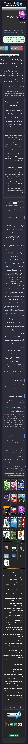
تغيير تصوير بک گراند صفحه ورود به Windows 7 (12, 643)
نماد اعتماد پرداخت (10, 740)
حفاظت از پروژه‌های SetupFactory (15, 615)
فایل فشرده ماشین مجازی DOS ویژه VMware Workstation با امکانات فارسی (13, 692)
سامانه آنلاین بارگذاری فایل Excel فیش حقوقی (13, 688)
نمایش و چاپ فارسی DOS (17, 573)
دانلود (18, 63)
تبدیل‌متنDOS (14, 555)
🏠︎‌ (23, 740)
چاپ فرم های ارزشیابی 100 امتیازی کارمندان (13, 598)
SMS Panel (6, 547)
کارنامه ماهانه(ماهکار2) (17, 606)
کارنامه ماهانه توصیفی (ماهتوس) (15, 603)
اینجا (22, 34)
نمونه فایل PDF (20, 315)
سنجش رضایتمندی (14, 735)
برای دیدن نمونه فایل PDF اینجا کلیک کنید (15, 240)
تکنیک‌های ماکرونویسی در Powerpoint (14, 653)
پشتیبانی (18, 740)
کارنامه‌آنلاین (22, 547)
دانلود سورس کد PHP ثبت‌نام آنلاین (14, 679)
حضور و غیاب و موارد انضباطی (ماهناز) (14, 601)
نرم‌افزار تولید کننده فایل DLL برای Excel (13, 700)
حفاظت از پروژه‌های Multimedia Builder (14, 618)
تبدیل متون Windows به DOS (16, 580)
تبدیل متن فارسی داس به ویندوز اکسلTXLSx (12, 582)
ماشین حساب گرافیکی (17, 667)
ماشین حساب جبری (18, 664)
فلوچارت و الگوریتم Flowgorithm (15, 650)
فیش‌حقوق (22, 555)
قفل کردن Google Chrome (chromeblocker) (13, 681)
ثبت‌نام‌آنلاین (14, 547)
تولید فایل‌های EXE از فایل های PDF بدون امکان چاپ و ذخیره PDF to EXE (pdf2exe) (14, 628)
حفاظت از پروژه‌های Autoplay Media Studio (13, 613)
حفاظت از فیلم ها (18, 620)
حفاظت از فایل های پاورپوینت (16, 632)
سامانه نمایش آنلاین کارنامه (16, 672)
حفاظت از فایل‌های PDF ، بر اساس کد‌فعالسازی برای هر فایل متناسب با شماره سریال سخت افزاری (13, 624)
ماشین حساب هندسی (17, 669)
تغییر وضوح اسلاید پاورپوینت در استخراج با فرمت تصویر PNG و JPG (14, 661)
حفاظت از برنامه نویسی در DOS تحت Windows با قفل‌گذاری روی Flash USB (13, 609)
